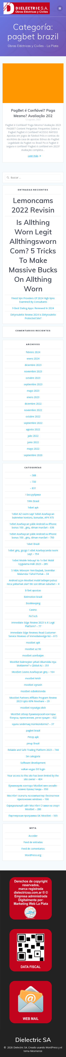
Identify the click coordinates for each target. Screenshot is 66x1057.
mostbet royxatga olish (33, 707)
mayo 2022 (33, 448)
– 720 (33, 481)
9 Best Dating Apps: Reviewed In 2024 (33, 308)
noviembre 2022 (33, 410)
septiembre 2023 (33, 384)
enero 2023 (33, 397)
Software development (33, 762)
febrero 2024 (33, 352)
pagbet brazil (33, 730)
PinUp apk (33, 737)
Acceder (33, 835)
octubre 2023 (33, 377)
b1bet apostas (33, 590)
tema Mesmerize (33, 1051)
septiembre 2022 (33, 423)
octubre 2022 (33, 416)
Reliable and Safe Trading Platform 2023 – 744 (33, 749)
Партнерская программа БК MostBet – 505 (33, 815)
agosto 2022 (33, 429)
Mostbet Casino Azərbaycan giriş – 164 (33, 671)
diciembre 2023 (33, 365)
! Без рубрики (33, 494)
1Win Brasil (33, 501)
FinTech (33, 616)
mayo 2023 (33, 390)
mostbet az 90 (33, 649)
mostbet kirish (33, 678)
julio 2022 (33, 435)
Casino (33, 609)
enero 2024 (33, 358)
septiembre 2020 (33, 455)
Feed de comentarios (33, 848)
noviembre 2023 (33, 371)
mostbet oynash (33, 684)
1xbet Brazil (33, 544)
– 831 (33, 488)
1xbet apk (33, 507)
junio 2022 (33, 442)
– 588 (33, 475)
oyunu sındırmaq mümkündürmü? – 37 (33, 724)
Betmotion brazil (33, 596)
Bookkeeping (33, 603)
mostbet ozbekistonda (33, 691)
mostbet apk (33, 642)
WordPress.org (33, 855)
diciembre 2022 (33, 403)
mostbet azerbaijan (33, 655)
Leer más (33, 155)
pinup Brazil (33, 743)
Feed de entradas (33, 842)
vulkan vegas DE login (33, 769)
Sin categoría (33, 756)
